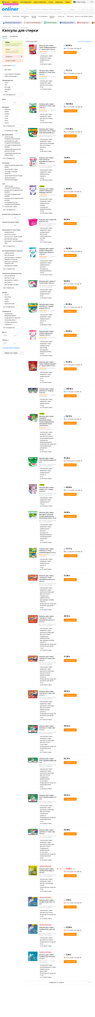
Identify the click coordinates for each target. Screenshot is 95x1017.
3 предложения (70, 52)
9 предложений (70, 196)
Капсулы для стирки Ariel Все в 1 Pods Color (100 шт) (47, 106)
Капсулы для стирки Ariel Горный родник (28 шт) (47, 760)
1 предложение (70, 162)
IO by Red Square (51, 22)
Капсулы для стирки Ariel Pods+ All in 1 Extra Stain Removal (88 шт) (47, 131)
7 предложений (70, 494)
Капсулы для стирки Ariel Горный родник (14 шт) (47, 797)
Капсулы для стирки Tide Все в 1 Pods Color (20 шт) (47, 658)
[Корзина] (91, 9)
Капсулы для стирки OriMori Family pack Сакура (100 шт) (46, 333)
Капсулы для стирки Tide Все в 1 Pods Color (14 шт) (47, 693)
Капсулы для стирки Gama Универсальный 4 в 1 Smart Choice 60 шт (47, 47)
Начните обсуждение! (45, 136)
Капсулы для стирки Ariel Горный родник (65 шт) (47, 460)
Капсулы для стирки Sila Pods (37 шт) (47, 220)
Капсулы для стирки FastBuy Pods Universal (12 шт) (47, 956)
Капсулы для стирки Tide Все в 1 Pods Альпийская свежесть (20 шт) (47, 578)
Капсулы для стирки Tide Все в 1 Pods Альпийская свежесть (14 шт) (47, 619)
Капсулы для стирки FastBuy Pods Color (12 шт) (47, 902)
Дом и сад (15, 27)
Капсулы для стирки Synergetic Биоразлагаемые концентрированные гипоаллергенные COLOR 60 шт (46, 420)
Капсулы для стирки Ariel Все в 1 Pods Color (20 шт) (47, 831)
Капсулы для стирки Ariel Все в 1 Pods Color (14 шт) (47, 728)
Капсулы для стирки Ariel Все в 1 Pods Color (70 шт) (47, 72)
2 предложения (70, 311)
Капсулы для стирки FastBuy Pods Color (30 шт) (47, 929)
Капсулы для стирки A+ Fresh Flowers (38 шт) (47, 282)
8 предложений (70, 136)
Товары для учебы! (67, 22)
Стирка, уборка (23, 27)
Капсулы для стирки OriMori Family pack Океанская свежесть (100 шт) (46, 251)
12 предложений (70, 77)
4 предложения (70, 396)
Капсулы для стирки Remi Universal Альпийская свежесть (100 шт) (47, 160)
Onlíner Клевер (80, 2)
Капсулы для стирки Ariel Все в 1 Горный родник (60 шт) (46, 306)
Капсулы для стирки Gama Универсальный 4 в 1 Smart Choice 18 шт (47, 364)
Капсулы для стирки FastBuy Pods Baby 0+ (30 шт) (46, 870)
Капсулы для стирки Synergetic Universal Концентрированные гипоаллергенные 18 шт (47, 515)
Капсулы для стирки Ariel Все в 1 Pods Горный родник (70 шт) (47, 550)
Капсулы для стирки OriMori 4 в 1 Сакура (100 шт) (46, 489)
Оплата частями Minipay (33, 22)
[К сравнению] (27, 45)
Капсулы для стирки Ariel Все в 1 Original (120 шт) (46, 390)
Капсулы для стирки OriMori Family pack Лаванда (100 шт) (46, 190)
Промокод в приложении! (12, 22)
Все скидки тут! (83, 22)
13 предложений (70, 111)
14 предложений (70, 556)
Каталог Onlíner (6, 27)
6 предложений (70, 255)
